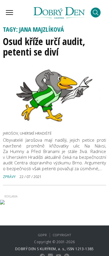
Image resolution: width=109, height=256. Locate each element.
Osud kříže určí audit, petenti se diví (44, 46)
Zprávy (9, 176)
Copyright (62, 235)
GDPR (42, 235)
